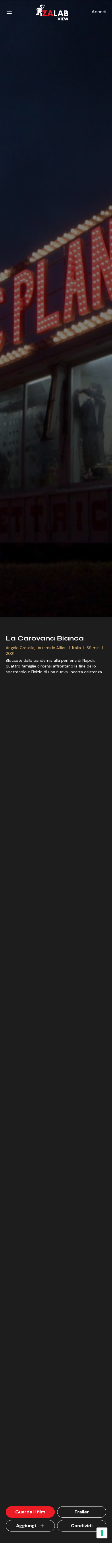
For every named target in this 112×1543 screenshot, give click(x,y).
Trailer (81, 1512)
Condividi (81, 1526)
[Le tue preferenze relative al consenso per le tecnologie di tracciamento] (101, 1532)
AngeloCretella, (21, 647)
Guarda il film (30, 1512)
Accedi (99, 12)
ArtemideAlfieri (52, 647)
